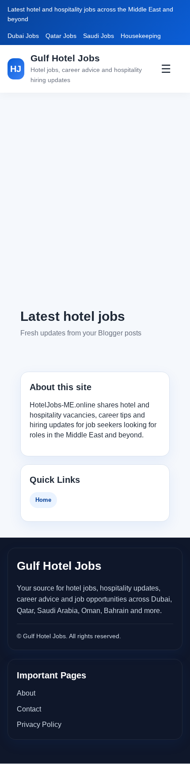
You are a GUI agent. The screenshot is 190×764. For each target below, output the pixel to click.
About (26, 693)
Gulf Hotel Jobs (65, 58)
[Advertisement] (95, 200)
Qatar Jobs (61, 35)
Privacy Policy (39, 724)
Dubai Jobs (23, 35)
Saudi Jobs (98, 35)
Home (43, 500)
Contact (29, 709)
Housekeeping (141, 35)
